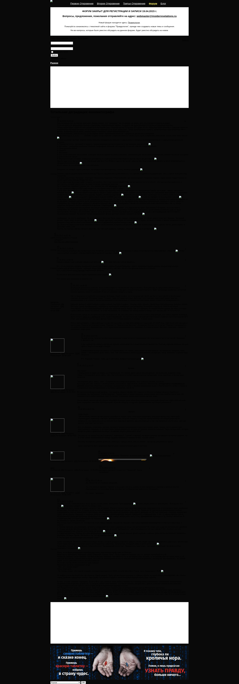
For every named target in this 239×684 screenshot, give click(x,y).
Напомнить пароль (58, 58)
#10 (100, 466)
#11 (87, 479)
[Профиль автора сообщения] (57, 352)
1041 (62, 306)
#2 (55, 234)
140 (62, 461)
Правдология (134, 22)
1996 (63, 390)
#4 (58, 258)
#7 (78, 364)
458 (62, 304)
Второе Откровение (108, 3)
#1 (58, 119)
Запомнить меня (61, 52)
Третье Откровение (134, 3)
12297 (77, 353)
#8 (79, 407)
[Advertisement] (119, 87)
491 (62, 470)
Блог (163, 3)
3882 (52, 392)
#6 (82, 334)
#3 (58, 247)
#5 (71, 284)
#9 (99, 451)
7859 (63, 353)
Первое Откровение (81, 3)
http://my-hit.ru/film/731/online (66, 242)
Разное (54, 63)
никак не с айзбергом (91, 317)
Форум (153, 3)
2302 (76, 470)
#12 (58, 499)
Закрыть (185, 40)
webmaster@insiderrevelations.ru (157, 16)
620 (76, 461)
